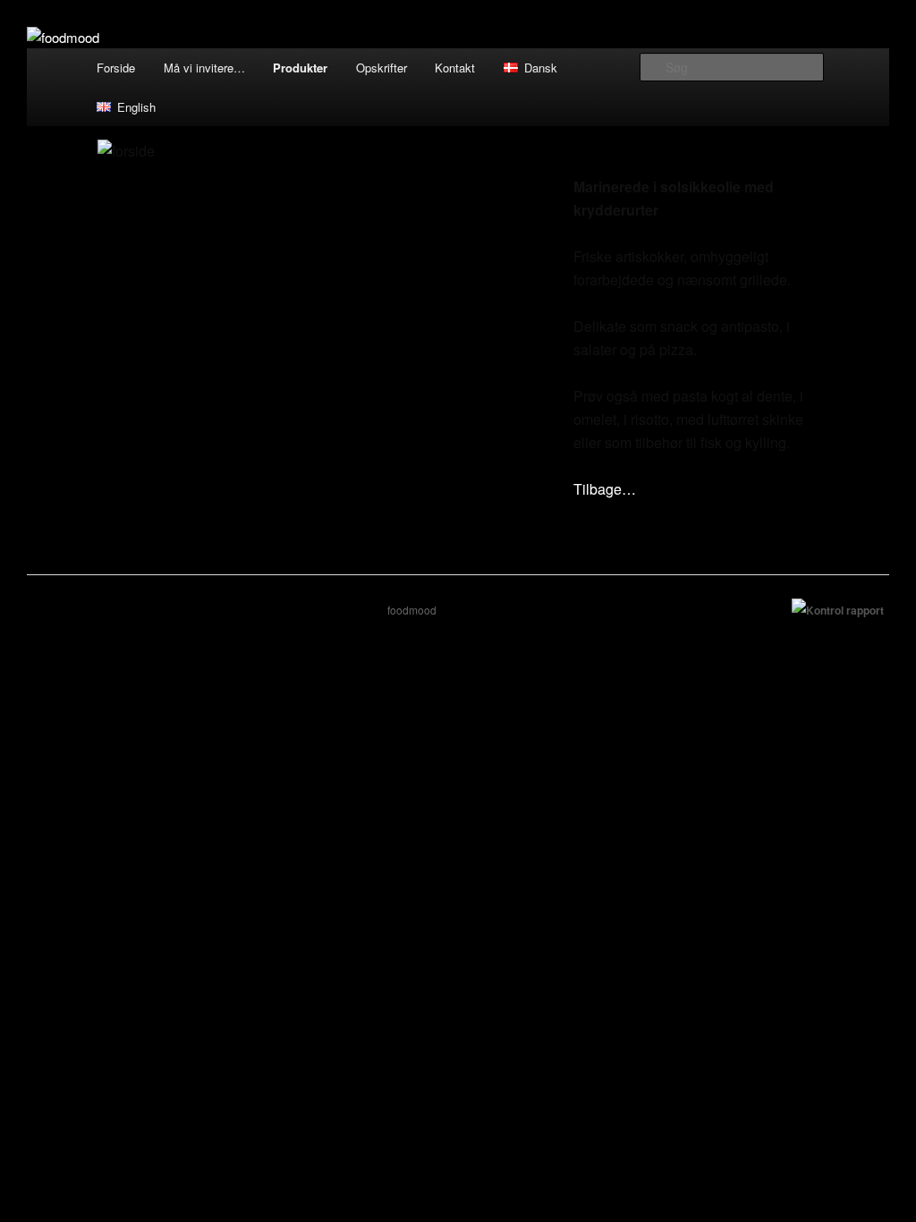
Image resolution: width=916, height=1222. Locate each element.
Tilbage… (604, 489)
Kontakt (455, 67)
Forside (116, 67)
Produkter (300, 67)
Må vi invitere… (204, 67)
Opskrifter (381, 67)
